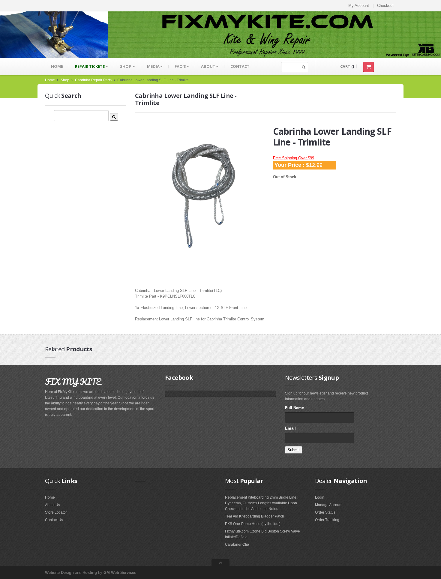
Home (57, 66)
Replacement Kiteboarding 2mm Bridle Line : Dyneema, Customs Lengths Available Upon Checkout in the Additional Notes (261, 503)
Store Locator (56, 512)
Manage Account (328, 505)
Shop (126, 66)
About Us (52, 505)
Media (153, 66)
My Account (358, 5)
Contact (240, 66)
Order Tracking (327, 520)
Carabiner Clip (237, 544)
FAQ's (180, 66)
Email (290, 428)
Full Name (294, 408)
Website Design (59, 572)
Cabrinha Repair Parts (93, 80)
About (208, 66)
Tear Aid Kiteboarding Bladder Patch (254, 516)
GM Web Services (120, 572)
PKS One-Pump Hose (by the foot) (252, 524)
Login (319, 497)
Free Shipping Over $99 (293, 158)
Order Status (325, 512)
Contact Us (54, 520)
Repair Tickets (90, 66)
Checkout (385, 5)
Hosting (89, 572)
